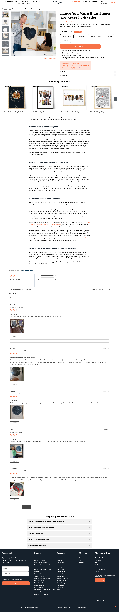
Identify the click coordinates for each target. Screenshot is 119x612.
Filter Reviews (13, 294)
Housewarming (61, 580)
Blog (80, 560)
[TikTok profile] (104, 601)
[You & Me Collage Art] (45, 109)
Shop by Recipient (11, 1)
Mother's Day (61, 583)
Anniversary (60, 558)
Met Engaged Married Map (42, 578)
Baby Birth (60, 560)
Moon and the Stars (40, 562)
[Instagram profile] (101, 601)
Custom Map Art (39, 574)
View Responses (59, 341)
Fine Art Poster (67, 36)
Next (54, 34)
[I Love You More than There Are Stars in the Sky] (33, 33)
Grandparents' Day (62, 578)
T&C (96, 564)
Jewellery (109, 36)
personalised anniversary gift (78, 237)
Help (102, 1)
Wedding (59, 589)
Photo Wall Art (38, 587)
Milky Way (50, 215)
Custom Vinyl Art (39, 560)
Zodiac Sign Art (39, 585)
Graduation (60, 576)
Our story (82, 558)
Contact (97, 571)
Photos (29, 289)
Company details (100, 569)
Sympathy (60, 587)
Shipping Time (99, 560)
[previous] (3, 99)
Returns (97, 562)
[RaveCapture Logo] (27, 270)
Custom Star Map (39, 576)
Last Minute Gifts (24, 3)
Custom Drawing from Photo (43, 564)
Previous (13, 34)
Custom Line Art (39, 592)
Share (15, 336)
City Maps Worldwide (41, 594)
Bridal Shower (61, 569)
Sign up (16, 583)
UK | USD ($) (100, 580)
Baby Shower (61, 562)
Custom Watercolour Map (42, 558)
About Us (86, 1)
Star (10, 9)
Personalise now (79, 46)
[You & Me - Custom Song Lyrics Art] (16, 109)
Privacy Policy (4, 579)
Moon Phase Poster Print (42, 583)
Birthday (59, 567)
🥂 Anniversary (75, 1)
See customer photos (50, 58)
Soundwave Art (39, 580)
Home (5, 9)
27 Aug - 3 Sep (73, 66)
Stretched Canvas (95, 36)
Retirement (60, 585)
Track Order (103, 3)
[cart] (115, 2)
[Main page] (58, 2)
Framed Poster (80, 36)
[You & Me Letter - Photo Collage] (73, 109)
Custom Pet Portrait (40, 567)
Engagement (61, 571)
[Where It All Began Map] (102, 109)
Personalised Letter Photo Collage (45, 589)
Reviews (95, 1)
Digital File (65, 41)
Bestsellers (36, 1)
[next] (115, 99)
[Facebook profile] (98, 601)
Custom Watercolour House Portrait (43, 570)
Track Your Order (100, 558)
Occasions (25, 1)
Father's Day (60, 574)
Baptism (59, 564)
